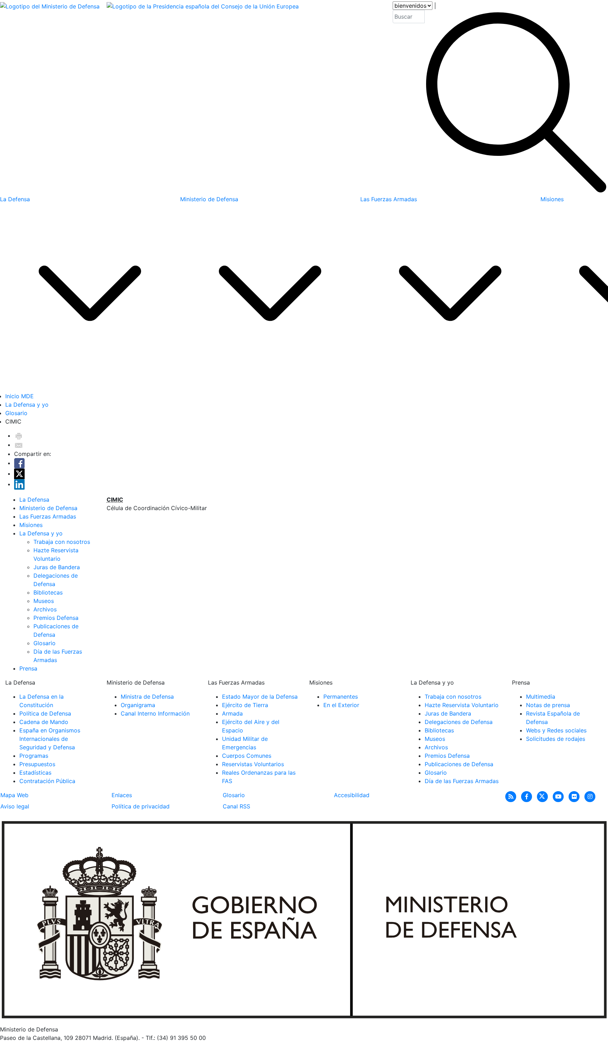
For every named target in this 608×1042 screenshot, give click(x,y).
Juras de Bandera (56, 567)
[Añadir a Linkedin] (19, 484)
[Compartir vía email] (18, 444)
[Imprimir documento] (18, 435)
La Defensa (34, 499)
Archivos (45, 609)
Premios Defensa (55, 617)
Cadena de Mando (43, 721)
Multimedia (540, 696)
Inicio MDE (19, 396)
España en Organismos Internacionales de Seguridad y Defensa (49, 739)
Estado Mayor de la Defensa (260, 696)
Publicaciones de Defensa (459, 764)
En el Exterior (341, 705)
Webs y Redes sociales (556, 730)
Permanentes (340, 696)
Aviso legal (14, 806)
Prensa (28, 668)
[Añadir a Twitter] (19, 473)
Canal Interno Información (155, 713)
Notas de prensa (548, 705)
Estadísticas (35, 772)
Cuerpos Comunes (246, 755)
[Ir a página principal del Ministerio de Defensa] (50, 98)
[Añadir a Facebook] (19, 462)
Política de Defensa (45, 713)
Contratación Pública (47, 780)
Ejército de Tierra (245, 705)
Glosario (16, 413)
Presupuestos (37, 764)
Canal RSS (236, 806)
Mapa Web (14, 795)
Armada (232, 713)
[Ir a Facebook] (528, 796)
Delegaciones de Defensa (459, 721)
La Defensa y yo (27, 404)
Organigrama (138, 705)
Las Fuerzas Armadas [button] (388, 199)
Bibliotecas (48, 592)
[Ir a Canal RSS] (512, 796)
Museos (43, 600)
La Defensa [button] (15, 199)
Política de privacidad (141, 806)
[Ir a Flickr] (575, 796)
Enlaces (122, 795)
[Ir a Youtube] (559, 796)
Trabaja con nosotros (61, 541)
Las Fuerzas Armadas (47, 516)
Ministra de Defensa (147, 696)
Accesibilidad (351, 795)
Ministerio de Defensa (48, 508)
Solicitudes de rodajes (555, 738)
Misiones (31, 524)
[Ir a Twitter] (543, 796)
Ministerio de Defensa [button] (209, 199)
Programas (33, 755)
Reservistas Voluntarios (253, 764)
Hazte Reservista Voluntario (462, 705)
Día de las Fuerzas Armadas (462, 780)
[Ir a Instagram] (590, 796)
